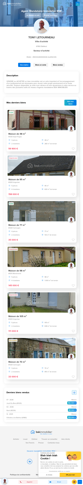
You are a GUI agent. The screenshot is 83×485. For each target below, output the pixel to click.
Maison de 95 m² (17, 179)
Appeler (29, 482)
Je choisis (49, 475)
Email (59, 482)
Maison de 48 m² (17, 134)
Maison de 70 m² (17, 362)
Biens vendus (58, 65)
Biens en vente (40, 65)
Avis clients (65, 439)
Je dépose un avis (32, 15)
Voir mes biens (70, 102)
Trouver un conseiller (49, 439)
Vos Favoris (30, 443)
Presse (41, 443)
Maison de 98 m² (17, 270)
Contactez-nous (53, 443)
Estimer (34, 439)
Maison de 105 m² (17, 316)
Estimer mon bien (50, 15)
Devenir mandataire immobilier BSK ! (41, 451)
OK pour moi (70, 475)
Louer (25, 439)
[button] (74, 482)
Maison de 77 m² (17, 225)
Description (24, 65)
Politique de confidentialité (20, 474)
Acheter (16, 439)
